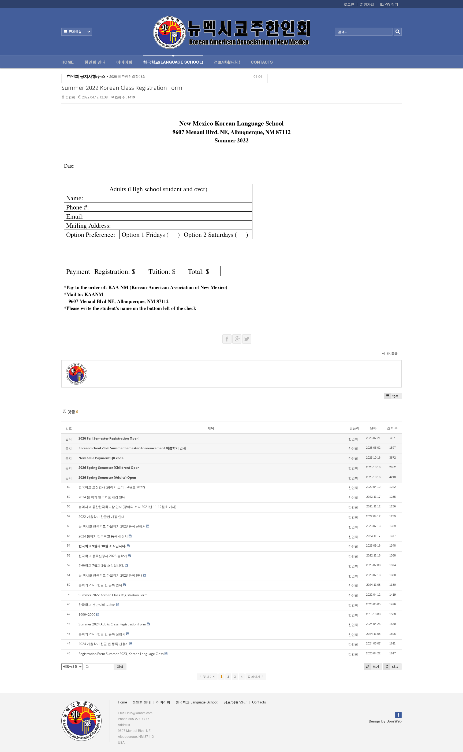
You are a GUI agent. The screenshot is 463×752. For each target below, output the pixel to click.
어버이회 (124, 62)
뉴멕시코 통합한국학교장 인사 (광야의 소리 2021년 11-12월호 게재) (127, 506)
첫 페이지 (208, 676)
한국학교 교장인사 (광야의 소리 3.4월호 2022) (112, 487)
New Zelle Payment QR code (101, 458)
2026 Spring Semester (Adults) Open (107, 477)
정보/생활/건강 (227, 62)
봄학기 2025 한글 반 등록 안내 (100, 585)
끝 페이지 (254, 676)
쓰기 (375, 666)
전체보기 (76, 32)
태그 (394, 666)
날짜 (373, 428)
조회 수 (392, 428)
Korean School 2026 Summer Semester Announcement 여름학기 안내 (132, 448)
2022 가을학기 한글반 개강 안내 (102, 516)
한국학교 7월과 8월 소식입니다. (101, 565)
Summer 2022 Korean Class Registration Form (121, 87)
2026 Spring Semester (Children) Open (109, 467)
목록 (395, 396)
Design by (385, 721)
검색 (120, 666)
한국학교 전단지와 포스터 (97, 604)
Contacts (262, 62)
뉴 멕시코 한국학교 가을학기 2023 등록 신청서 (112, 526)
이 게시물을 (390, 353)
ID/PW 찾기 (389, 4)
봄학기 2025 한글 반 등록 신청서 (102, 634)
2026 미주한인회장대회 (127, 76)
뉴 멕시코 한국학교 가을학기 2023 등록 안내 (110, 575)
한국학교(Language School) (173, 62)
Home (67, 62)
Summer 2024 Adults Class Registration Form (112, 624)
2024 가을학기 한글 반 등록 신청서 (104, 644)
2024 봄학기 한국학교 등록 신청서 (103, 536)
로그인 (349, 4)
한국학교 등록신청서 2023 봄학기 (103, 556)
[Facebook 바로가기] (398, 714)
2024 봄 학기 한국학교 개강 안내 (102, 497)
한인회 (70, 97)
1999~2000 (87, 614)
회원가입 (367, 4)
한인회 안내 (95, 62)
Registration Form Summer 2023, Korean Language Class (121, 653)
